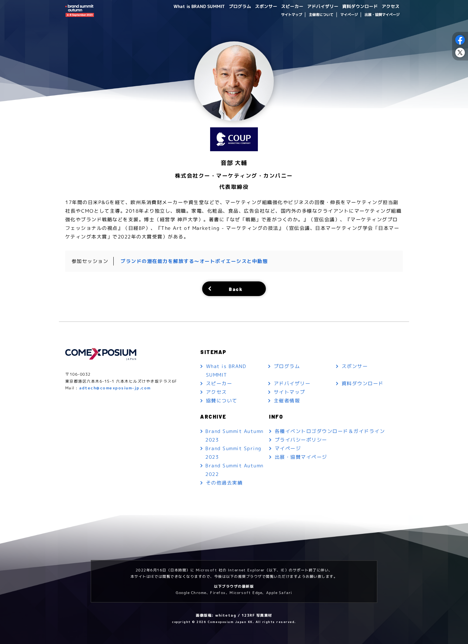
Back (236, 288)
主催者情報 (287, 400)
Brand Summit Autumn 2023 (234, 435)
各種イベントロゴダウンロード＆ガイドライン (330, 431)
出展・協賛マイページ (382, 14)
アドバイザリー (322, 6)
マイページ (349, 14)
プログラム (240, 6)
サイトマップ (291, 14)
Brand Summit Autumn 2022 (234, 470)
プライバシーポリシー (301, 439)
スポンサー (266, 6)
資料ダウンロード (360, 6)
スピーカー (292, 6)
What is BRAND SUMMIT (199, 6)
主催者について (321, 14)
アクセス (391, 6)
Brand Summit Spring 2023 (233, 452)
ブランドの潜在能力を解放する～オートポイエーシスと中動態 (194, 261)
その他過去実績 (224, 482)
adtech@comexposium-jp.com (115, 388)
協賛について (222, 400)
